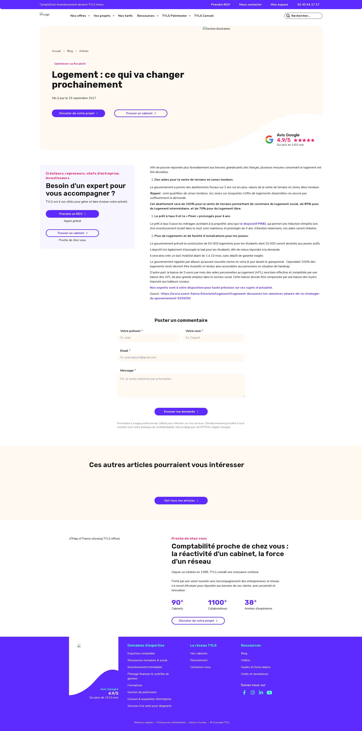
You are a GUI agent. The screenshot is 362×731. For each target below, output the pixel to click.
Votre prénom (131, 331)
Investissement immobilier (145, 667)
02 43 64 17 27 (308, 4)
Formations (135, 685)
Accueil (56, 51)
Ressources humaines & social (147, 660)
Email (125, 350)
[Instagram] (252, 692)
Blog (70, 51)
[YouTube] (269, 692)
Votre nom (194, 331)
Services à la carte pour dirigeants (150, 706)
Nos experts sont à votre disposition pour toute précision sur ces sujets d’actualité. (211, 288)
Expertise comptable (141, 653)
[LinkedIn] (261, 692)
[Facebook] (244, 692)
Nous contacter (250, 4)
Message (128, 370)
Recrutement (199, 660)
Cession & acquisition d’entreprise (149, 699)
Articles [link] (84, 51)
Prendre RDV (220, 4)
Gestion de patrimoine (142, 692)
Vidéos (245, 660)
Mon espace (279, 4)
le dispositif (253, 224)
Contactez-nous (200, 667)
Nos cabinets (199, 653)
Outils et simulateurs (254, 674)
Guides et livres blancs (256, 667)
